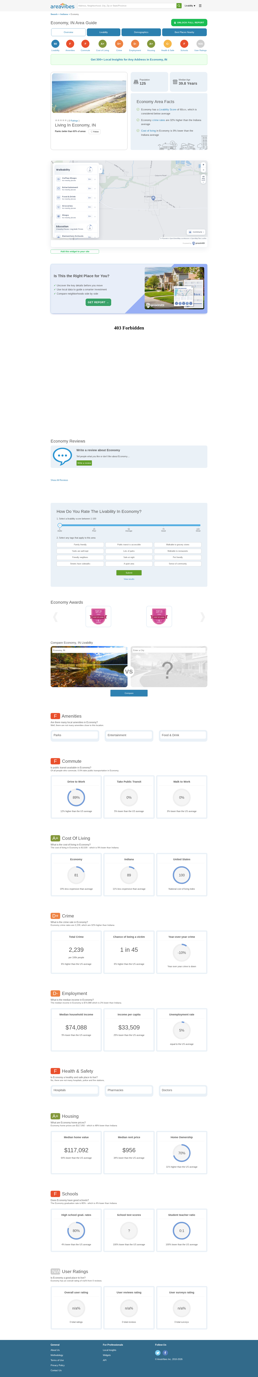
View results (129, 579)
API (104, 1360)
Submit (129, 573)
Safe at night (129, 557)
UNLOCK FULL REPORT (190, 22)
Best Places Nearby (184, 32)
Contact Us (56, 1370)
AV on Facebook (165, 1352)
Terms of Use (57, 1360)
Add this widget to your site (74, 251)
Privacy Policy (58, 1365)
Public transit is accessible (129, 544)
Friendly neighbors (80, 557)
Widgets (107, 1355)
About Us (55, 1350)
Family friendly (80, 544)
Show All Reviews (59, 480)
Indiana (64, 14)
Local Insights (109, 1350)
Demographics (141, 32)
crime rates (158, 120)
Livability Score (167, 109)
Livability (189, 5)
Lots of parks (129, 551)
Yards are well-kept (80, 551)
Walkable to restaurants (178, 551)
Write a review (84, 463)
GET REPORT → (98, 302)
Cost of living (148, 130)
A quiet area (129, 564)
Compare (129, 693)
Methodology (57, 1355)
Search (54, 14)
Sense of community (178, 564)
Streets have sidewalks (80, 564)
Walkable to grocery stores (177, 544)
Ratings (74, 120)
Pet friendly (178, 557)
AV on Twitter (158, 1352)
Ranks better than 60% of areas (70, 131)
